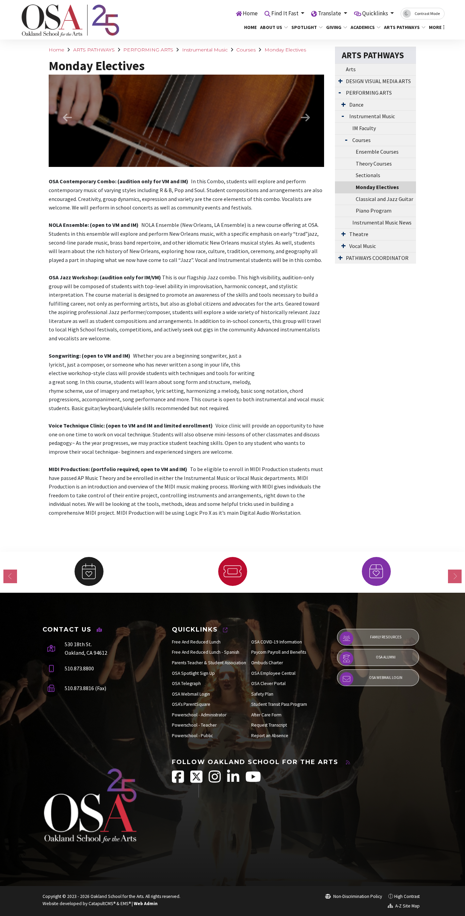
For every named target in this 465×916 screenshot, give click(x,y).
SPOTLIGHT (304, 27)
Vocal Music (362, 246)
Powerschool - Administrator (199, 715)
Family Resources (385, 637)
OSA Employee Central (273, 673)
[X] (197, 780)
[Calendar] (89, 571)
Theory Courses (374, 163)
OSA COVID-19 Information (276, 642)
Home (250, 13)
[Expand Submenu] (340, 80)
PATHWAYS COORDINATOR (377, 257)
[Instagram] (215, 780)
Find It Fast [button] (285, 13)
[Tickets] (232, 571)
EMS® (126, 903)
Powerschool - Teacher (194, 725)
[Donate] (376, 571)
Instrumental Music (205, 50)
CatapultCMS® (102, 903)
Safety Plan (262, 694)
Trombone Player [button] (176, 163)
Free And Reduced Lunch (196, 642)
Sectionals (368, 175)
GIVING (333, 27)
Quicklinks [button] (375, 13)
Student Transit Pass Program (279, 704)
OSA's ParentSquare (191, 704)
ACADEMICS (363, 27)
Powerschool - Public (192, 736)
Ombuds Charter (267, 663)
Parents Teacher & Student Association (209, 663)
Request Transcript (269, 725)
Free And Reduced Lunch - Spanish (205, 652)
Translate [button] (330, 13)
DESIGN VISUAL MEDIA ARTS (378, 81)
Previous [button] (67, 117)
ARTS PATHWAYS (402, 27)
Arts (351, 69)
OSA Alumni (386, 657)
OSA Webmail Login (191, 694)
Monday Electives (285, 50)
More (435, 27)
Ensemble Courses (377, 151)
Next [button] (305, 117)
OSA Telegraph (186, 683)
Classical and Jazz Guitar (384, 199)
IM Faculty (364, 128)
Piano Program (373, 210)
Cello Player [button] (186, 163)
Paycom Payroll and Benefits (278, 652)
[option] (186, 121)
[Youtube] (253, 780)
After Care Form (266, 715)
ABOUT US (271, 27)
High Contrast (407, 896)
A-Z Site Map (407, 906)
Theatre (358, 234)
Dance (356, 104)
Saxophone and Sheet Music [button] (196, 163)
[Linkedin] (233, 780)
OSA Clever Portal (268, 683)
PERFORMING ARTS (148, 50)
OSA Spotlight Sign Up (193, 673)
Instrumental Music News (382, 222)
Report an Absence (269, 736)
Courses (246, 50)
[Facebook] (178, 780)
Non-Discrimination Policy (357, 896)
